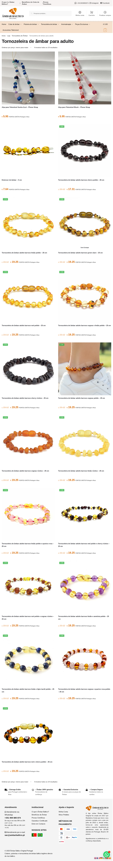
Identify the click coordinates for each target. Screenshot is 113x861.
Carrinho (92, 15)
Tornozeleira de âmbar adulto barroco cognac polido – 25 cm (81, 398)
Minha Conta (63, 812)
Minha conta (80, 15)
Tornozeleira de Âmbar (20, 36)
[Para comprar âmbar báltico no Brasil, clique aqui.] (40, 836)
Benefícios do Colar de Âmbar (30, 3)
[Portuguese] (107, 858)
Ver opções (28, 194)
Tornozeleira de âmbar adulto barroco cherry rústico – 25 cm (25, 398)
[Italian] (104, 858)
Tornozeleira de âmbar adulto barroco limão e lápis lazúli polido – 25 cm (28, 690)
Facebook (106, 3)
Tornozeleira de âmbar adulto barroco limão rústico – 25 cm (81, 471)
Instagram (95, 3)
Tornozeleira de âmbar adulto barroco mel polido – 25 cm (24, 325)
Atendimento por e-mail (15, 833)
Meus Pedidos (64, 815)
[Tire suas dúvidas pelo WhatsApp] (76, 3)
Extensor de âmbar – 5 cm (12, 180)
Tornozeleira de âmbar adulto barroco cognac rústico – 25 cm (25, 471)
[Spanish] (109, 858)
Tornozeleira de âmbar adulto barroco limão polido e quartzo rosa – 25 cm (28, 545)
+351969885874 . (83, 3)
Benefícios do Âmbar (39, 815)
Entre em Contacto (38, 824)
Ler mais (85, 267)
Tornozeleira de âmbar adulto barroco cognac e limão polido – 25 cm (84, 325)
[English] (95, 858)
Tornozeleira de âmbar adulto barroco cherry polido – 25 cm (81, 180)
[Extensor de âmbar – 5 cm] (28, 150)
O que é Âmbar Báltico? (40, 812)
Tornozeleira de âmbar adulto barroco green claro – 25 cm (80, 253)
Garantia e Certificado (39, 821)
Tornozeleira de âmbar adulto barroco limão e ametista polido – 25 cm (83, 617)
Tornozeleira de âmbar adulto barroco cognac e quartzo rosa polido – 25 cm (84, 690)
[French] (98, 858)
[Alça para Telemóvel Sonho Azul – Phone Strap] (28, 78)
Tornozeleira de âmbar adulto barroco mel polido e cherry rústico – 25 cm (84, 545)
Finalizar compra (105, 15)
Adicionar (28, 122)
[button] (106, 854)
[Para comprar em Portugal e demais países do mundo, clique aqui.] (34, 836)
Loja (8, 36)
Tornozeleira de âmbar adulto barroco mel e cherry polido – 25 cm (27, 762)
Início (4, 36)
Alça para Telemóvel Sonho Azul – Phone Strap (20, 107)
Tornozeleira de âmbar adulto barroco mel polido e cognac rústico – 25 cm (28, 617)
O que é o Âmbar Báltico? (8, 3)
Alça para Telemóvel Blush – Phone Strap (74, 107)
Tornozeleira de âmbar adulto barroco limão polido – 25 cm (24, 253)
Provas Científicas (47, 3)
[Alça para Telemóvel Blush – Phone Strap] (84, 78)
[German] (101, 858)
